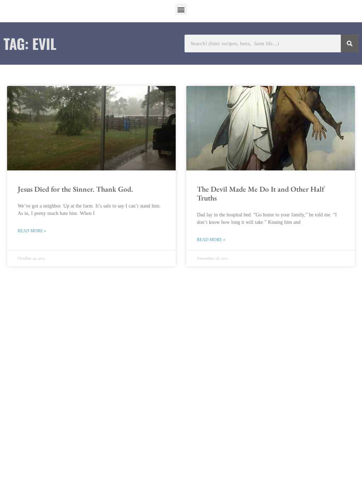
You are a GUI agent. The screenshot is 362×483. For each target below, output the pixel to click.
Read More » (32, 230)
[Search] (349, 43)
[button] (181, 9)
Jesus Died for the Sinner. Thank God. (75, 189)
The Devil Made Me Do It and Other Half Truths (260, 193)
